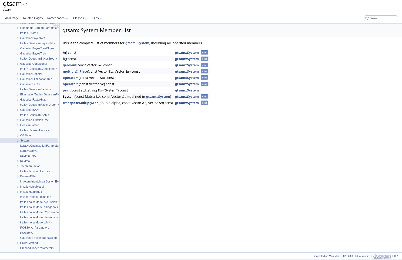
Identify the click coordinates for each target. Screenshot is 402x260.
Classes (78, 18)
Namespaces (56, 18)
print (67, 90)
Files (95, 18)
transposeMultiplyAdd (81, 103)
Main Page (11, 18)
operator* (71, 77)
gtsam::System (137, 43)
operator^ (71, 84)
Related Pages (33, 18)
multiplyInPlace (75, 71)
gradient (70, 65)
